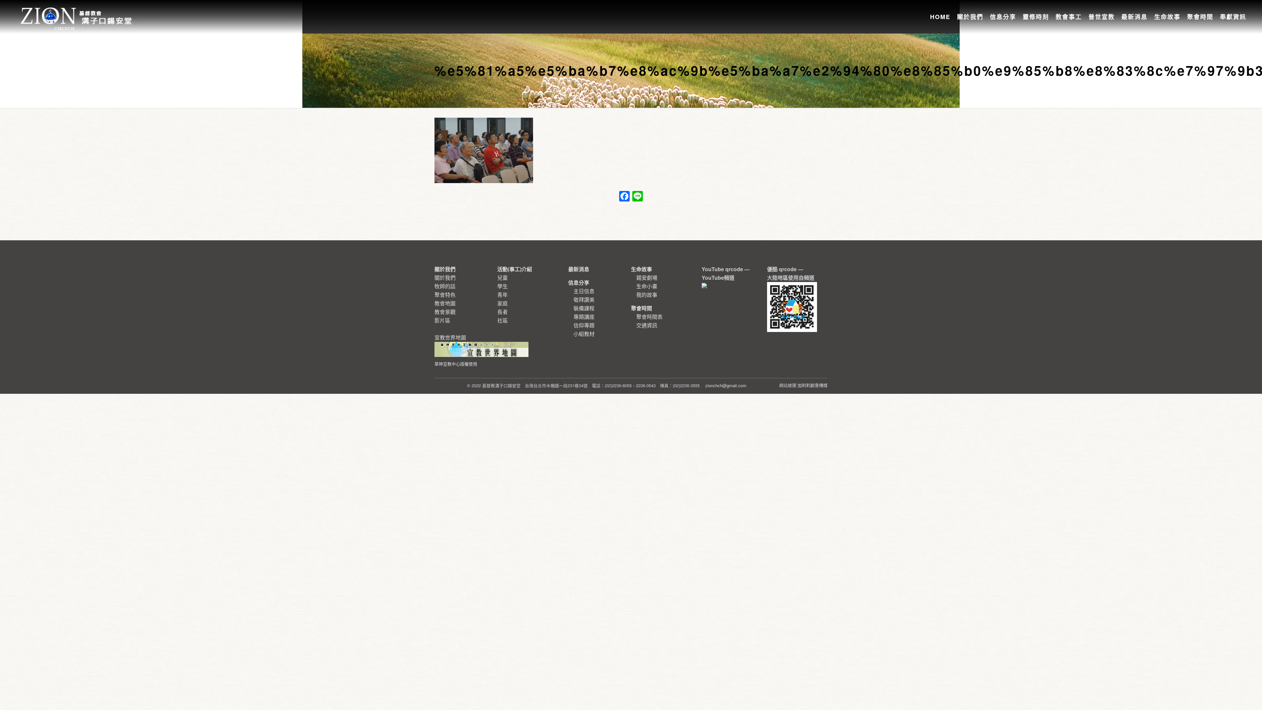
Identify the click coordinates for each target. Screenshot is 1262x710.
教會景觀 (445, 312)
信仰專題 (584, 325)
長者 (502, 312)
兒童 (502, 277)
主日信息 (584, 291)
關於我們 (445, 277)
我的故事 (646, 294)
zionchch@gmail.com (725, 385)
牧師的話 (445, 286)
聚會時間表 (649, 316)
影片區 (442, 320)
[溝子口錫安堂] (77, 11)
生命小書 (646, 286)
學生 (502, 286)
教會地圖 (445, 303)
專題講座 (584, 316)
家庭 (502, 303)
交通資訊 (646, 325)
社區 (502, 320)
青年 (502, 294)
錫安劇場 (646, 277)
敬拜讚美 (584, 299)
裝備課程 (584, 308)
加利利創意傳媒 (813, 385)
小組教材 (584, 334)
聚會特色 (445, 294)
